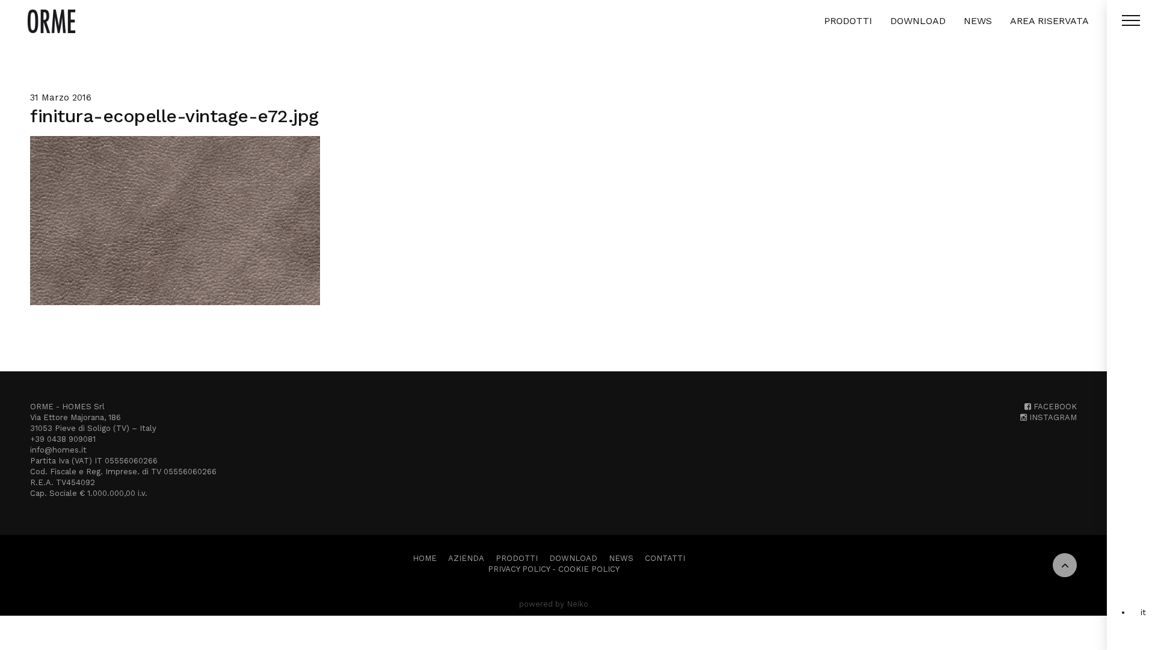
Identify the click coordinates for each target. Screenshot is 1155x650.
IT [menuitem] (1143, 612)
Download (918, 20)
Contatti (665, 558)
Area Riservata (1049, 20)
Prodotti (848, 20)
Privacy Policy (519, 569)
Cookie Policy (589, 569)
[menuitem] (1143, 612)
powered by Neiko (553, 603)
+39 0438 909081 (63, 439)
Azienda (466, 558)
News (978, 20)
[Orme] (51, 21)
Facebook (1054, 406)
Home (425, 558)
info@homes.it (58, 449)
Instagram (1052, 417)
